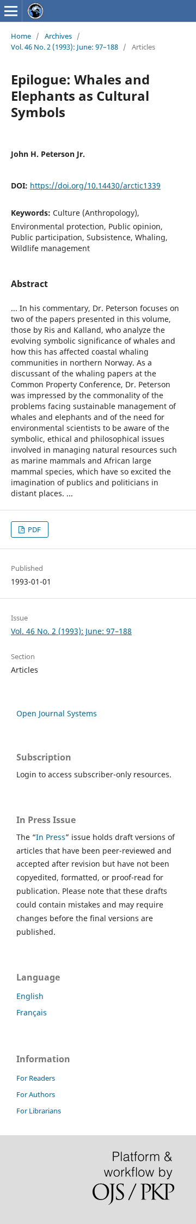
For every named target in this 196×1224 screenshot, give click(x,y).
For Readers (35, 1078)
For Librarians (38, 1111)
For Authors (35, 1094)
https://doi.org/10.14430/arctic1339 (95, 185)
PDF (33, 529)
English (30, 996)
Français (31, 1012)
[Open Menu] (11, 11)
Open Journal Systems (56, 713)
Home (21, 36)
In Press (50, 837)
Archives (58, 36)
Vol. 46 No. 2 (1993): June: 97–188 (64, 47)
